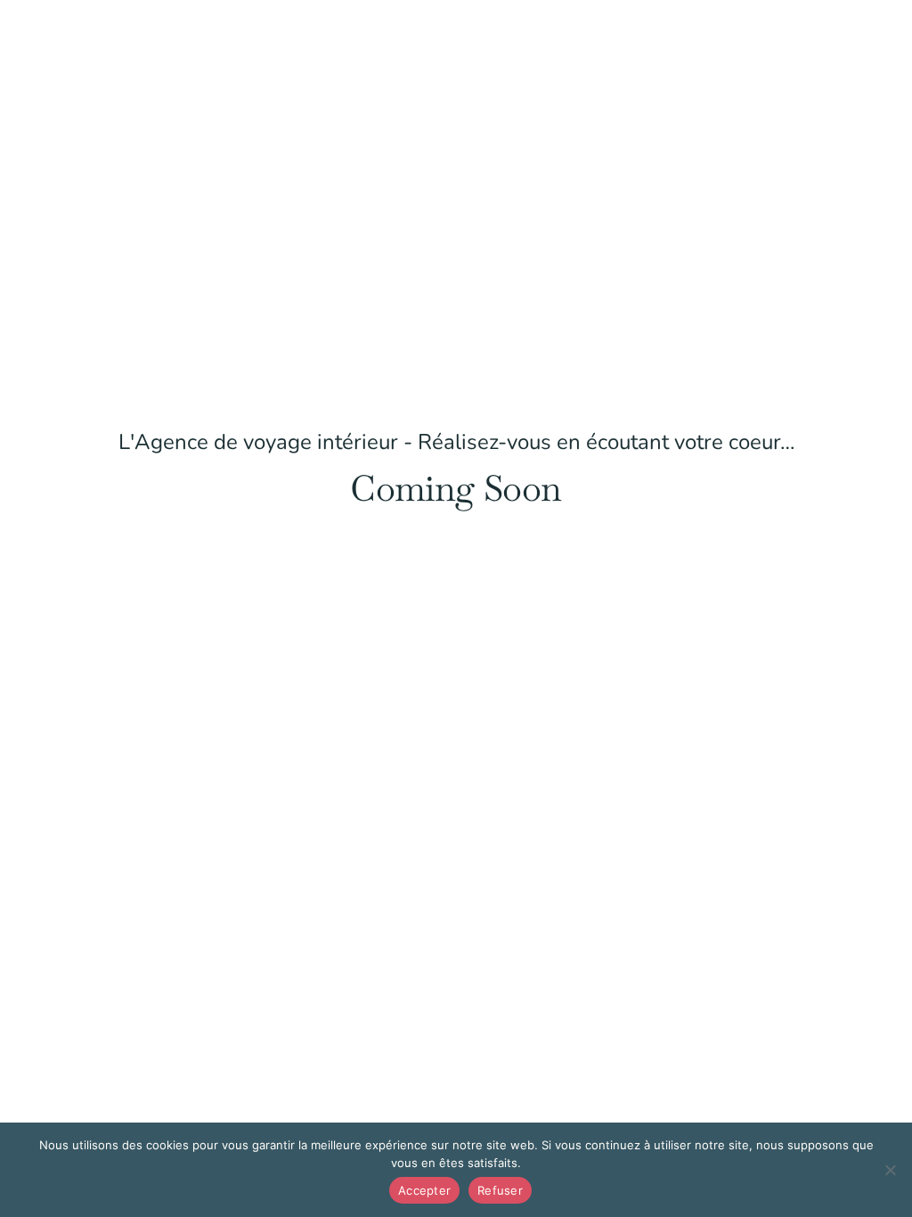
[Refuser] (890, 1170)
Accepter (424, 1190)
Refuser (500, 1190)
